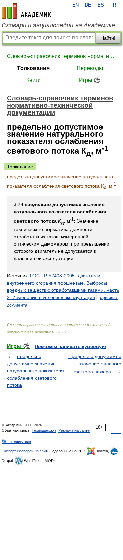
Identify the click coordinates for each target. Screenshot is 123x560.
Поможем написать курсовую (70, 346)
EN (75, 5)
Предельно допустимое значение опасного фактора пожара (94, 364)
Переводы (90, 68)
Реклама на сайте (74, 430)
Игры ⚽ (89, 80)
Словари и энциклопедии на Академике (58, 25)
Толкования (33, 68)
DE (88, 5)
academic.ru (26, 11)
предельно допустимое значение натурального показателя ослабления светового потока (35, 371)
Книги (33, 80)
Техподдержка (44, 430)
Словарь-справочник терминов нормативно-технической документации (61, 56)
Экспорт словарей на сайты (26, 451)
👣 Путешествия (16, 441)
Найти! (107, 38)
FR (113, 5)
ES (101, 5)
